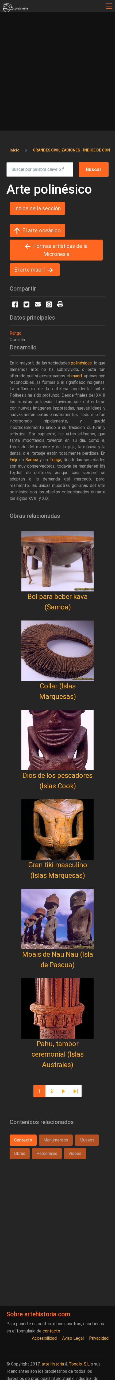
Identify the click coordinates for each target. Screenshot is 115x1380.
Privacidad (99, 1338)
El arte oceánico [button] (41, 230)
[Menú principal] (109, 6)
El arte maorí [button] (29, 269)
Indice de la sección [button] (37, 208)
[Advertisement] (57, 73)
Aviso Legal (73, 1338)
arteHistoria (53, 1364)
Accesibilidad (44, 1338)
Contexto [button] (23, 1140)
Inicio (15, 150)
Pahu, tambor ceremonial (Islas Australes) (58, 1054)
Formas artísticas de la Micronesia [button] (60, 250)
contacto (51, 1331)
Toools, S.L (79, 1364)
